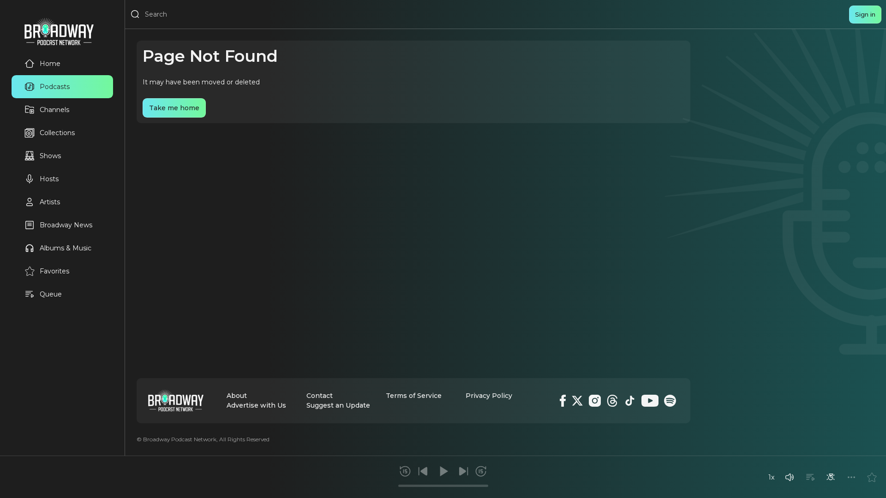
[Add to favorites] (872, 477)
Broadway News (66, 225)
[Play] (443, 471)
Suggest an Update (338, 405)
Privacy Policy (489, 395)
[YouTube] (650, 401)
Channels (54, 110)
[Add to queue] (810, 477)
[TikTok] (630, 401)
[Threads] (612, 401)
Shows (50, 156)
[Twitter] (577, 401)
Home (50, 63)
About (237, 395)
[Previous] (423, 471)
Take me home (174, 108)
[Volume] (789, 477)
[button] (789, 477)
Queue (51, 294)
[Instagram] (595, 401)
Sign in (865, 14)
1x (771, 477)
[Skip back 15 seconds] (405, 471)
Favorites (54, 271)
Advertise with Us (256, 405)
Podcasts (55, 87)
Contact (319, 395)
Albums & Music (65, 248)
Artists (50, 202)
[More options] (851, 477)
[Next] (463, 471)
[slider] (443, 486)
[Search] (135, 14)
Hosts (49, 179)
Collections (57, 133)
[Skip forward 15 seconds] (480, 471)
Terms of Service (414, 395)
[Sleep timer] (831, 477)
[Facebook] (563, 401)
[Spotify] (670, 401)
